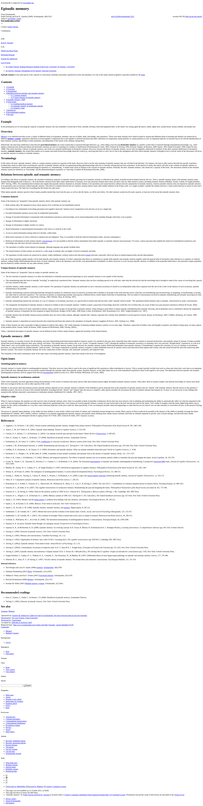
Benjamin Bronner (8, 55)
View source (10, 670)
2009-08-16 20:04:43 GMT (22, 623)
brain (143, 75)
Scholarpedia (48, 567)
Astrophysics (10, 717)
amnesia (67, 508)
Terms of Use (179, 795)
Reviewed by (6, 618)
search (18, 19)
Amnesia (39, 567)
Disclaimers (10, 803)
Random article (11, 704)
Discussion (10, 654)
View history (10, 672)
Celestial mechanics (13, 719)
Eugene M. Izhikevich (9, 59)
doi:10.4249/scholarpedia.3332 (122, 17)
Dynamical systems (13, 725)
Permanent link (11, 771)
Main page (10, 695)
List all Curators (12, 749)
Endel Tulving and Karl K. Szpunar (36, 795)
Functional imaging (46, 575)
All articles (10, 747)
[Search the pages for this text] (27, 685)
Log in (8, 642)
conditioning (45, 442)
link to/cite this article (193, 17)
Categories (5, 627)
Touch (8, 730)
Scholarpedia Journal (13, 754)
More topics (10, 732)
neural (88, 255)
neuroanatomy (95, 462)
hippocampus (39, 500)
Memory (4, 137)
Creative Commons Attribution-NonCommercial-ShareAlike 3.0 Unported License (94, 795)
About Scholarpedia (13, 801)
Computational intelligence (15, 723)
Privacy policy (11, 799)
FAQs (8, 706)
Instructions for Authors (14, 701)
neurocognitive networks (96, 476)
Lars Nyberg (5, 63)
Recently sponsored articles (16, 743)
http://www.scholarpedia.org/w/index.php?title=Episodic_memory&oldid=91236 (43, 625)
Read (8, 667)
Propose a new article (13, 699)
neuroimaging (48, 373)
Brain (30, 571)
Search (3, 681)
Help (7, 708)
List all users (10, 751)
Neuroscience (101, 434)
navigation (12, 19)
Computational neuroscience (16, 721)
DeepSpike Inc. (28, 3)
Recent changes (11, 745)
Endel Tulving (13, 27)
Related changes (12, 765)
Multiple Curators (12, 633)
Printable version (12, 769)
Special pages (11, 767)
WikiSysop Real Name (9, 51)
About (8, 697)
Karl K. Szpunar (7, 43)
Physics (8, 727)
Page (7, 652)
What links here (11, 763)
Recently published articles (15, 741)
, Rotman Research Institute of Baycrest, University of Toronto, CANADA (40, 67)
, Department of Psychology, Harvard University (31, 71)
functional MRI (159, 462)
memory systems (14, 139)
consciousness (47, 241)
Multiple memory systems (34, 583)
